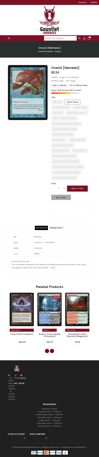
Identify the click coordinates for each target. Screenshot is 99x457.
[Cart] (89, 38)
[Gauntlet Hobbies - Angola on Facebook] (4, 2)
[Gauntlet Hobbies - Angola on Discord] (17, 2)
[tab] (41, 228)
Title (53, 97)
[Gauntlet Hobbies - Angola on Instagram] (8, 2)
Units (53, 183)
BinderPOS (82, 447)
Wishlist (94, 2)
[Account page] (84, 38)
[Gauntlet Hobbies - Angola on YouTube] (13, 2)
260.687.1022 (16, 378)
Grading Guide (81, 85)
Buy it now (61, 197)
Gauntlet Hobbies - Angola (49, 51)
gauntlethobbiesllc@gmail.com (23, 378)
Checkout (82, 2)
